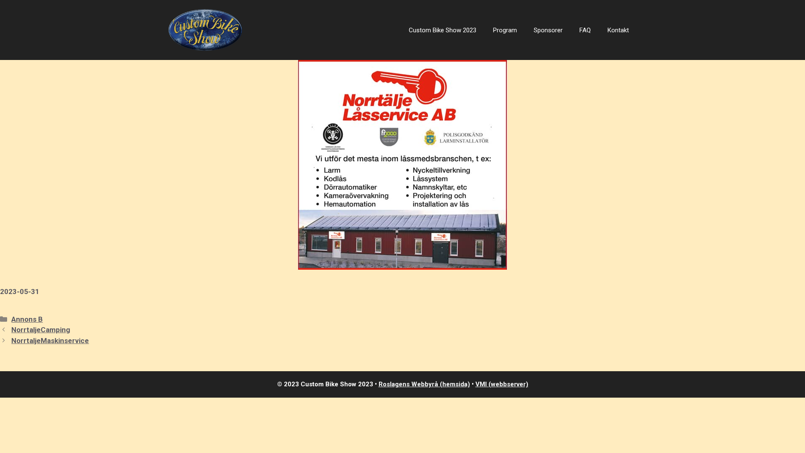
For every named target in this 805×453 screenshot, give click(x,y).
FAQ (585, 30)
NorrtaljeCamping (40, 329)
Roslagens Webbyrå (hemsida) (424, 384)
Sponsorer (548, 30)
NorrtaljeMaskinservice (50, 340)
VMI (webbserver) (501, 384)
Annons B (27, 319)
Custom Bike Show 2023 (442, 30)
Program (505, 30)
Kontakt (618, 30)
